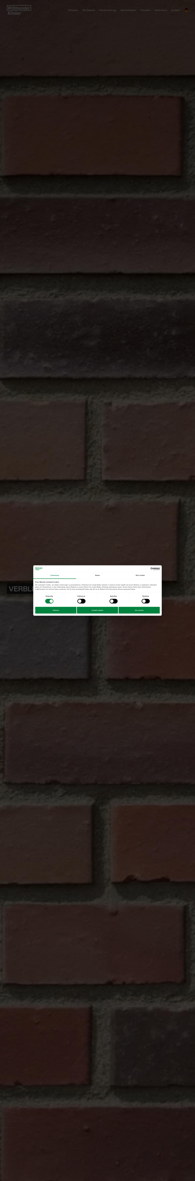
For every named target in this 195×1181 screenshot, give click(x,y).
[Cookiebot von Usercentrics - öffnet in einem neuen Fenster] (147, 568)
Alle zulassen (139, 610)
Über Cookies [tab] (140, 575)
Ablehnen (56, 610)
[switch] (81, 601)
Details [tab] (97, 575)
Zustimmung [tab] (55, 575)
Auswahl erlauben (97, 610)
